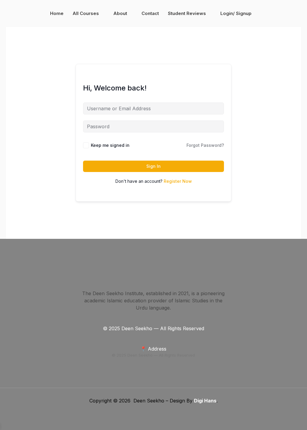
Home (57, 13)
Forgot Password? (205, 145)
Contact (150, 13)
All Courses (86, 13)
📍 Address (153, 349)
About (120, 13)
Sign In (153, 166)
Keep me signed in (110, 145)
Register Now (178, 181)
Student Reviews (187, 13)
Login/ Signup (236, 13)
